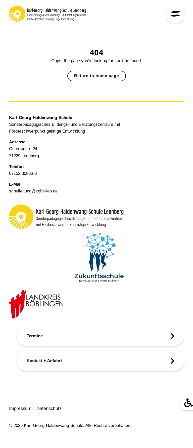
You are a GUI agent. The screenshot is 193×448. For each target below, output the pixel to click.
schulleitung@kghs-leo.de (33, 191)
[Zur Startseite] (51, 14)
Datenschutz (49, 408)
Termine (35, 336)
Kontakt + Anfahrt (44, 360)
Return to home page (96, 76)
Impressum (20, 408)
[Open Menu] (175, 14)
